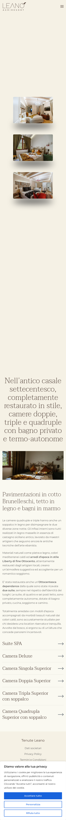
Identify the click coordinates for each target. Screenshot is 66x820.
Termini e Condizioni (33, 759)
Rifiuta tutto (33, 813)
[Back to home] (14, 6)
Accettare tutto (33, 795)
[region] (33, 790)
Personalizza (33, 804)
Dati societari (33, 748)
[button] (62, 6)
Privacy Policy (33, 754)
